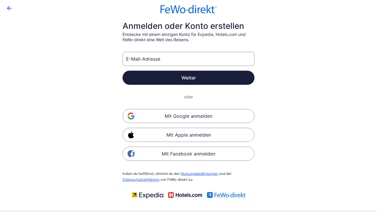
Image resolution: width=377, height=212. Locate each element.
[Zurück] (9, 8)
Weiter (188, 78)
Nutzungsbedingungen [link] (199, 173)
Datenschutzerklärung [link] (141, 179)
